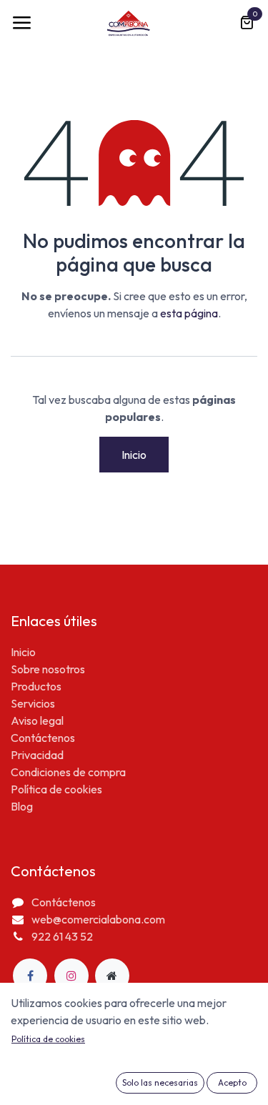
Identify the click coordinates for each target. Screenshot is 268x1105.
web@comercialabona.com (98, 919)
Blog (22, 806)
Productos (36, 686)
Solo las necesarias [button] (160, 1082)
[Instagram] (71, 975)
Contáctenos (43, 737)
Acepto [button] (232, 1082)
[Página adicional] (112, 975)
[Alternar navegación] (21, 23)
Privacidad (37, 755)
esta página (189, 313)
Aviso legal (37, 720)
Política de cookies (56, 789)
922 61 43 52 (62, 936)
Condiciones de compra (68, 772)
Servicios (33, 703)
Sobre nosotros (48, 669)
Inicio (134, 454)
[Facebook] (30, 975)
